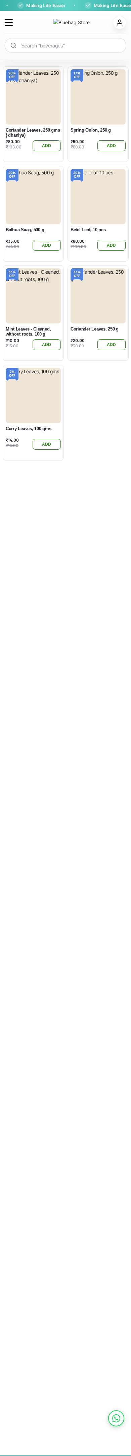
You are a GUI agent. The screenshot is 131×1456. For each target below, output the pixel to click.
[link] (116, 1418)
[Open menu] (9, 22)
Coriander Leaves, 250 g (95, 329)
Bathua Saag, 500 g (25, 229)
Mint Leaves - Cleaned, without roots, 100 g (28, 331)
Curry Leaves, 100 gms (28, 428)
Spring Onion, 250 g (91, 130)
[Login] (119, 22)
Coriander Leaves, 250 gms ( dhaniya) (33, 133)
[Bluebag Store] (63, 22)
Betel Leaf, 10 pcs (88, 229)
